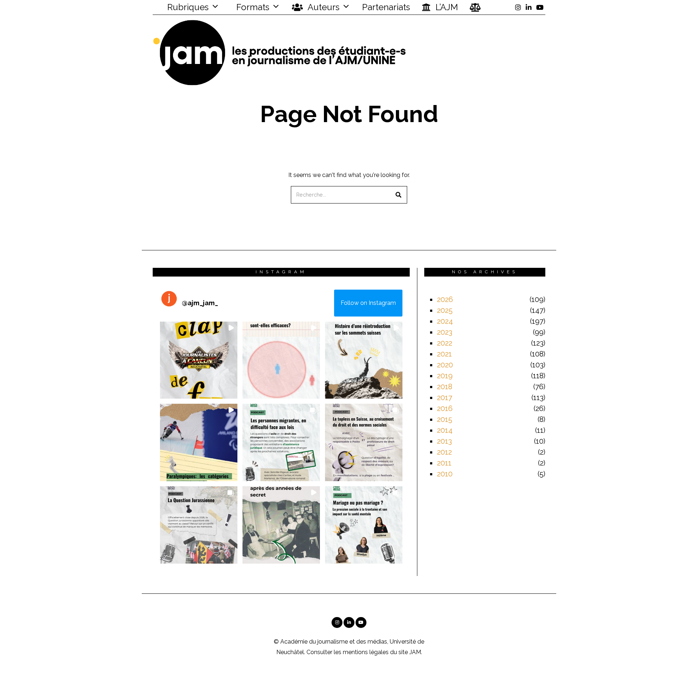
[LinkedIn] (528, 7)
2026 (445, 299)
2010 (445, 474)
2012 (444, 452)
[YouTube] (539, 7)
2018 (444, 386)
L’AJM (445, 7)
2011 (444, 463)
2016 (445, 408)
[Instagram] (518, 7)
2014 (445, 430)
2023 (444, 332)
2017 (444, 397)
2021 (444, 354)
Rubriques (187, 7)
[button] (398, 195)
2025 (445, 310)
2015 (444, 419)
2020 (445, 364)
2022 (444, 343)
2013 (444, 441)
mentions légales (366, 652)
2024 (445, 321)
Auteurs (323, 7)
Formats (251, 7)
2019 (445, 375)
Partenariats (386, 7)
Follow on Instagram (368, 302)
